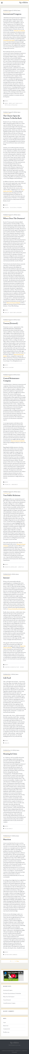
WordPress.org (6, 1032)
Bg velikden (23, 2)
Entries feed (5, 1025)
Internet (6, 578)
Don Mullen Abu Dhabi (8, 40)
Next (18, 961)
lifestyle (21, 567)
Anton (18, 10)
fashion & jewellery (11, 567)
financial (8, 484)
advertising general (11, 954)
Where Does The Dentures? (14, 218)
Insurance (14, 484)
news (6, 103)
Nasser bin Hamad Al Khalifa (13, 302)
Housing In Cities (10, 754)
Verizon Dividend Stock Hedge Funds (16, 609)
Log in (4, 1022)
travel (7, 207)
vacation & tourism (16, 207)
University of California (19, 30)
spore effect (9, 828)
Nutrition (7, 839)
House (22, 667)
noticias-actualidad (11, 105)
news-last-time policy (15, 103)
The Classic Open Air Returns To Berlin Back (12, 993)
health (7, 312)
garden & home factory (12, 667)
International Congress (12, 14)
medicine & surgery (16, 312)
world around (9, 367)
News (6, 101)
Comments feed (6, 1028)
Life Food (7, 678)
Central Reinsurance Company (9, 1003)
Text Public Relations (11, 495)
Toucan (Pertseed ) (10, 323)
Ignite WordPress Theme (10, 1050)
